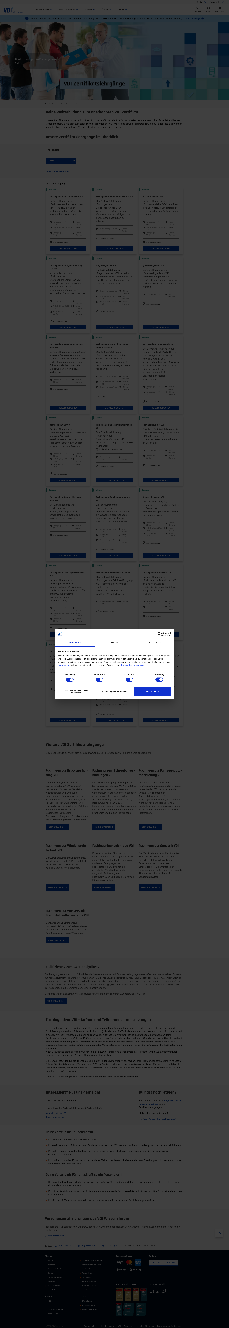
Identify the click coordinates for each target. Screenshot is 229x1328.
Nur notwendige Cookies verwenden (76, 691)
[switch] (99, 680)
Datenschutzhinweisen (132, 665)
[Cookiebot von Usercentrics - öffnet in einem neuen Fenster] (159, 634)
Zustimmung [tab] (75, 643)
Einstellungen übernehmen (114, 691)
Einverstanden (152, 691)
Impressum (63, 665)
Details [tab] (114, 643)
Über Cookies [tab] (154, 643)
